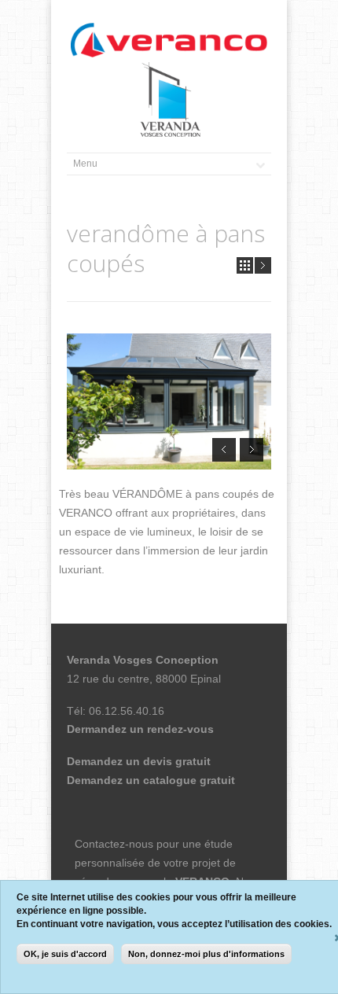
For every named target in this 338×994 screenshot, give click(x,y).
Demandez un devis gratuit (139, 761)
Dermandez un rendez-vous (140, 729)
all (245, 265)
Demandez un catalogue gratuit (151, 780)
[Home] (169, 41)
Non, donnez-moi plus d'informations (206, 954)
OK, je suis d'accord (65, 954)
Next (263, 265)
